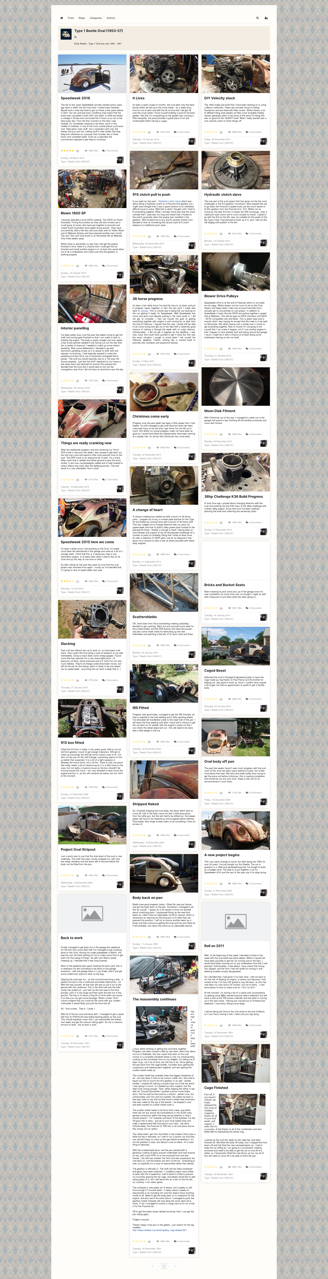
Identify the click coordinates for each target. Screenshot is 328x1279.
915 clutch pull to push (151, 194)
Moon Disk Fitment (219, 411)
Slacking (68, 644)
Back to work (72, 938)
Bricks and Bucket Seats (224, 585)
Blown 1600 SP (73, 213)
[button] (257, 18)
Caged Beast (215, 670)
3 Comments (183, 645)
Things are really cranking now (86, 443)
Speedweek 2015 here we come (87, 542)
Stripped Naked (146, 804)
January (144, 310)
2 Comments (111, 581)
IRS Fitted (141, 708)
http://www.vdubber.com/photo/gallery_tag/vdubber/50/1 (160, 1230)
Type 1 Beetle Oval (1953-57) (98, 31)
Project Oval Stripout (78, 849)
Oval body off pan (219, 761)
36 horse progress (148, 299)
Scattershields (145, 617)
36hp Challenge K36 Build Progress (233, 496)
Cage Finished (216, 1088)
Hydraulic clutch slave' (170, 201)
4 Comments (183, 835)
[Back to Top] (322, 1272)
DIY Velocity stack (219, 98)
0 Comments (111, 150)
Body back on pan (147, 898)
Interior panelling (75, 328)
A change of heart (148, 510)
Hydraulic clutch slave (222, 194)
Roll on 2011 (214, 946)
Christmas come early (151, 416)
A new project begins (222, 855)
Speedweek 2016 (75, 98)
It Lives (139, 98)
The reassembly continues (154, 999)
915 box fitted (72, 743)
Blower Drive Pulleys (221, 296)
